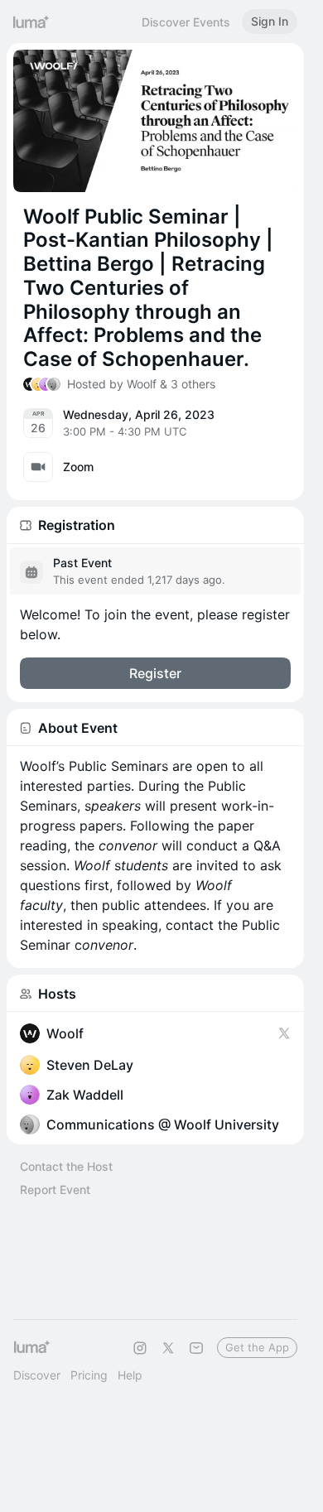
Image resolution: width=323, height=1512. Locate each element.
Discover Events (186, 22)
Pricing (89, 1375)
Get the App (257, 1347)
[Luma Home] (31, 21)
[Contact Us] (196, 1348)
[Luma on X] (168, 1348)
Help (130, 1375)
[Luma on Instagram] (140, 1348)
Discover (36, 1375)
